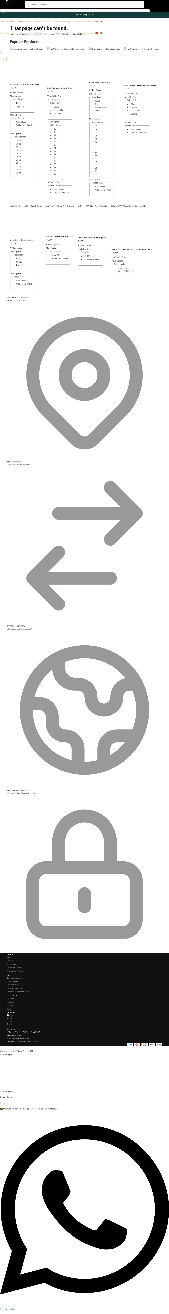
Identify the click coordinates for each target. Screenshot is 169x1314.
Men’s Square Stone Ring (100, 82)
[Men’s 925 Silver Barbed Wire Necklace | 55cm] (132, 225)
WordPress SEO (33, 1041)
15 (55, 129)
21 (55, 148)
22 (55, 151)
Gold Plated (21, 122)
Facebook (10, 998)
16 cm (18, 144)
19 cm (18, 153)
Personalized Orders (14, 968)
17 (55, 135)
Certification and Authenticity (18, 992)
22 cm (18, 163)
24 (55, 158)
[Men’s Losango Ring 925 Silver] (66, 66)
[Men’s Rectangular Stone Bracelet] (26, 64)
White (97, 110)
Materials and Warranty (16, 971)
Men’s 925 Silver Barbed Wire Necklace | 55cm (132, 249)
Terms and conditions (15, 978)
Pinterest (10, 1005)
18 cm (18, 150)
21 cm (18, 160)
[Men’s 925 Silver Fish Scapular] (60, 219)
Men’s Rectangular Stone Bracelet (24, 84)
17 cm (18, 147)
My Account (11, 964)
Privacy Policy (12, 981)
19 (55, 142)
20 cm (18, 157)
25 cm (18, 173)
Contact (10, 961)
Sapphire (20, 106)
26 (55, 164)
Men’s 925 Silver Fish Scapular (59, 236)
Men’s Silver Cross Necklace (22, 240)
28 (55, 170)
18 (55, 138)
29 (55, 174)
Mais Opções (17, 92)
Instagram (10, 1002)
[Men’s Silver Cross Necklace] (26, 221)
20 (55, 145)
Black (18, 103)
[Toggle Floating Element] (1, 1312)
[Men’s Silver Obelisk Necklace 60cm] (141, 64)
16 (55, 132)
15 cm (18, 140)
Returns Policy (12, 985)
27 (55, 167)
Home (12, 21)
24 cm (18, 169)
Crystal (134, 107)
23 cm (18, 166)
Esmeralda (58, 110)
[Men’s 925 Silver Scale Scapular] (92, 219)
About (9, 957)
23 (55, 154)
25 (55, 161)
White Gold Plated (24, 125)
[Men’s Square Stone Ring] (104, 63)
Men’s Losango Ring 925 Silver (61, 88)
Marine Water (101, 107)
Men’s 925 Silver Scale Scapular (92, 237)
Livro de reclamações (15, 988)
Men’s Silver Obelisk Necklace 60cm (140, 85)
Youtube (10, 1009)
